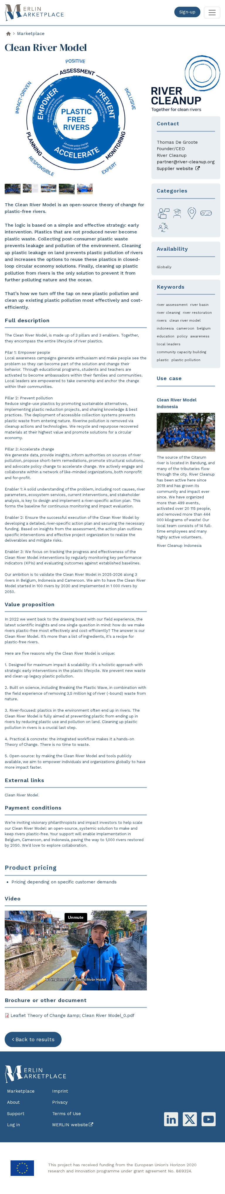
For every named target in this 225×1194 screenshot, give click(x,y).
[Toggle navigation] (212, 12)
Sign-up (187, 12)
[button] (13, 188)
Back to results (35, 1039)
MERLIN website (70, 1124)
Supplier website (176, 168)
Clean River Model (21, 795)
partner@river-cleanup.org (186, 161)
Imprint (60, 1091)
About (13, 1102)
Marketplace (31, 33)
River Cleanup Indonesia (179, 545)
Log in (13, 1124)
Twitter (190, 1119)
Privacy (60, 1102)
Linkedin (171, 1119)
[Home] (37, 12)
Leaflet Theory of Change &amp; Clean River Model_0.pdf (72, 1015)
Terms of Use (66, 1113)
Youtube (209, 1119)
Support (15, 1113)
